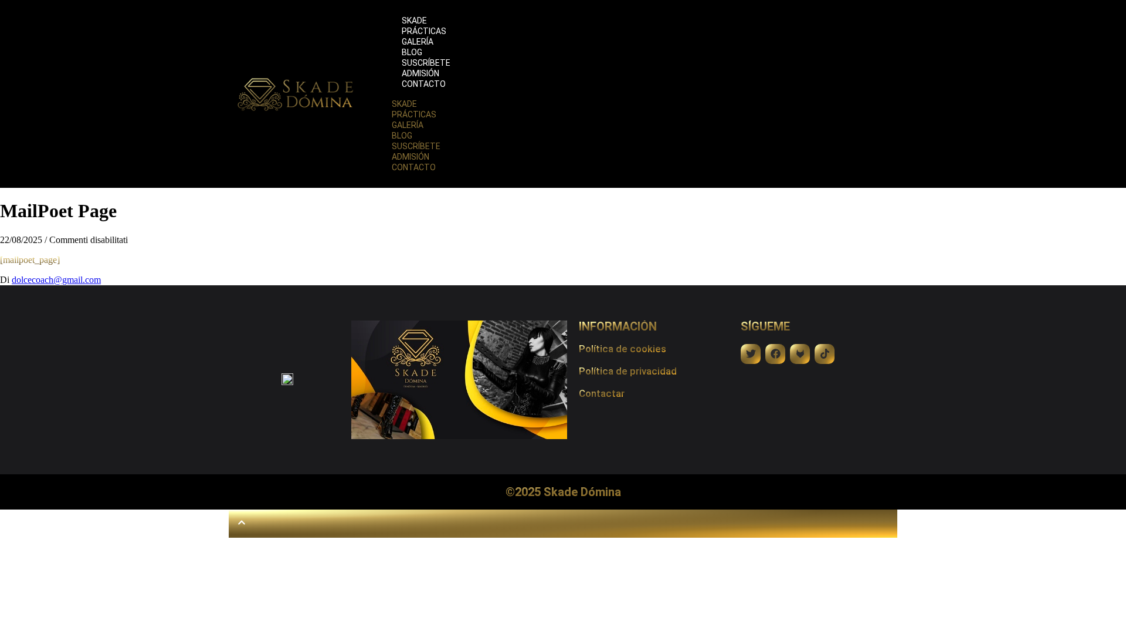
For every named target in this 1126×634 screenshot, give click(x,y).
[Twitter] (751, 354)
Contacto (424, 84)
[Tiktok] (825, 354)
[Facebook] (775, 354)
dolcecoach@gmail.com (56, 280)
